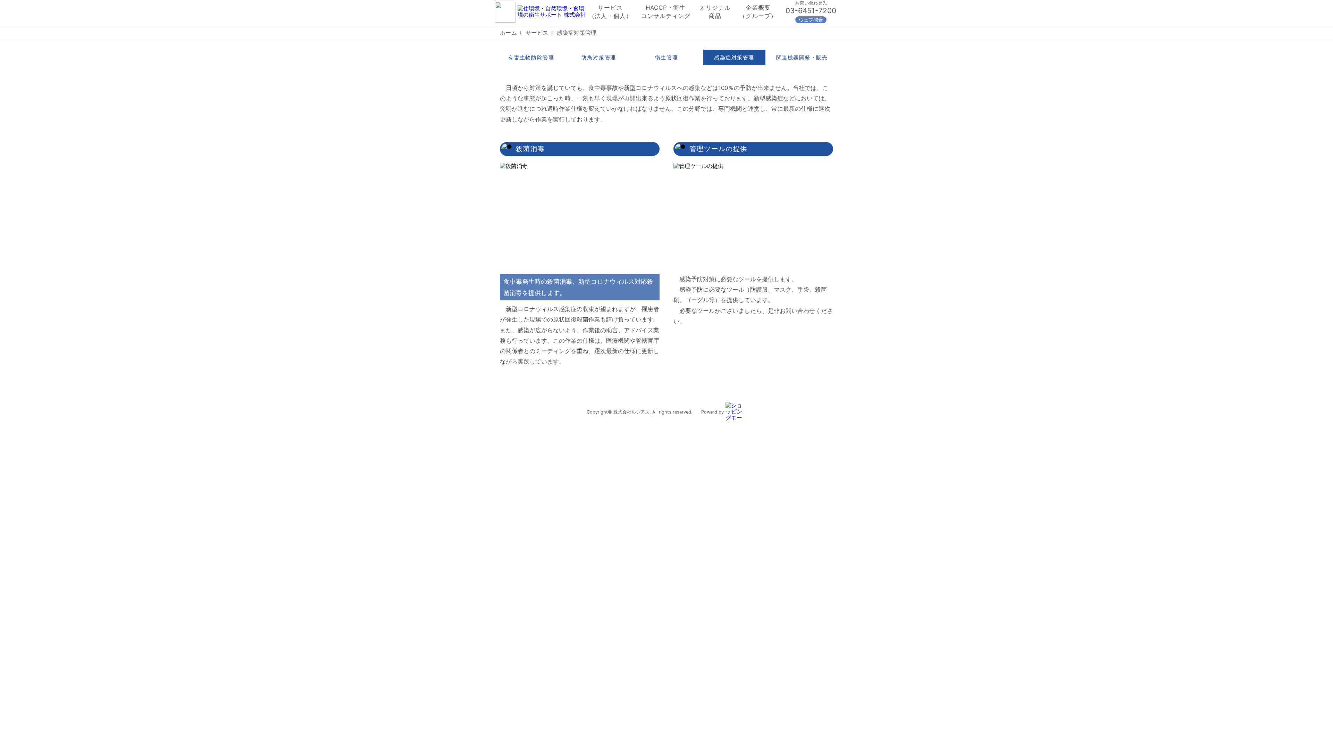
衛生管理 (666, 57)
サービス (537, 32)
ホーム (508, 32)
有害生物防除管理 (531, 57)
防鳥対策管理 (598, 57)
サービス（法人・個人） (610, 11)
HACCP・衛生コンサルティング (665, 11)
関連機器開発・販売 (802, 57)
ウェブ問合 (811, 20)
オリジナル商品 (714, 11)
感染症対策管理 (734, 57)
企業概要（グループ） (758, 11)
